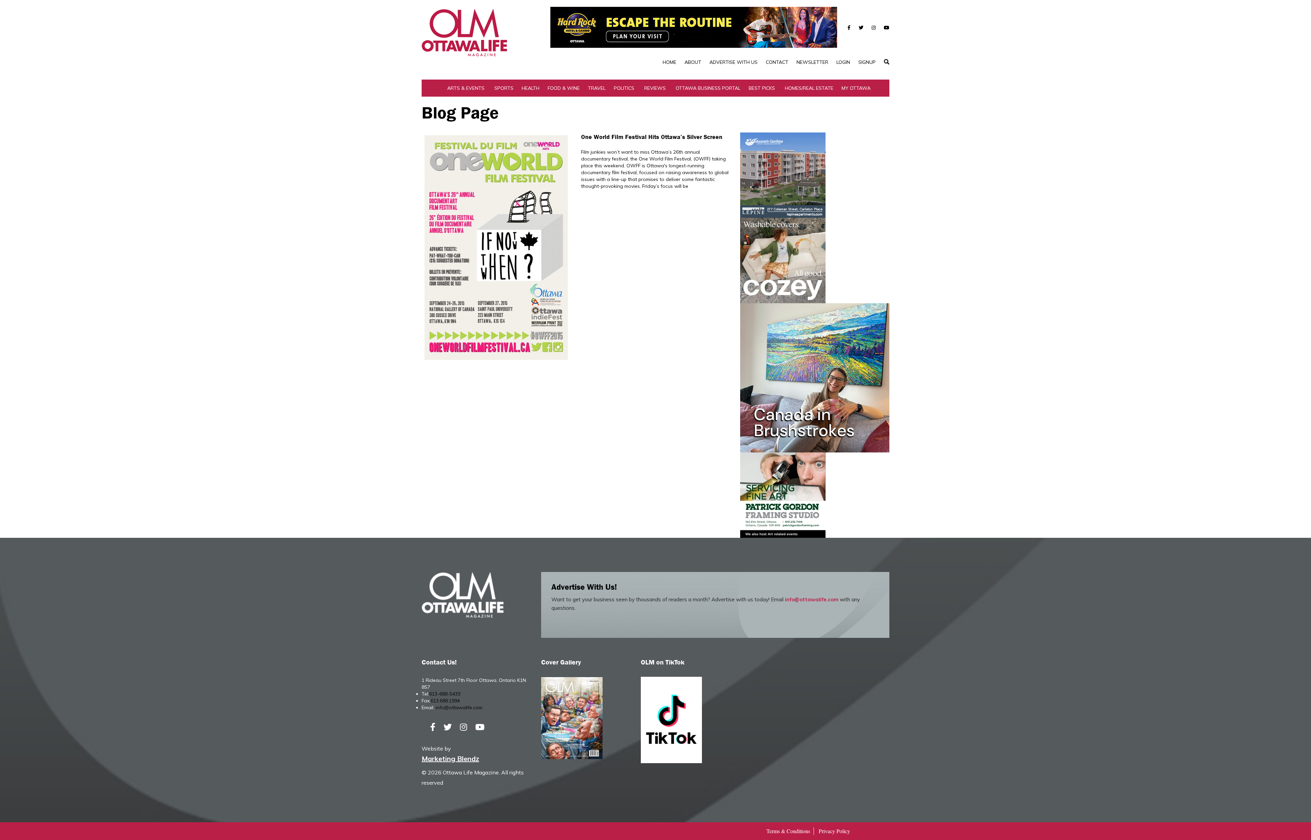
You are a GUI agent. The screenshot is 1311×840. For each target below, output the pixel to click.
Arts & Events (465, 88)
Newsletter (812, 62)
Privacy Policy (834, 831)
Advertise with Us (733, 62)
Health (530, 88)
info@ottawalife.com (811, 599)
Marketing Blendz (450, 758)
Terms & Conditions (788, 831)
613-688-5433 (445, 694)
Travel (597, 88)
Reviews (655, 88)
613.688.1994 (445, 701)
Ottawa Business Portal (708, 88)
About (693, 62)
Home (669, 62)
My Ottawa (856, 88)
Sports (503, 88)
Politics (624, 88)
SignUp (867, 62)
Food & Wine (564, 88)
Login (843, 62)
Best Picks (762, 88)
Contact (777, 62)
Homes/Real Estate (809, 88)
